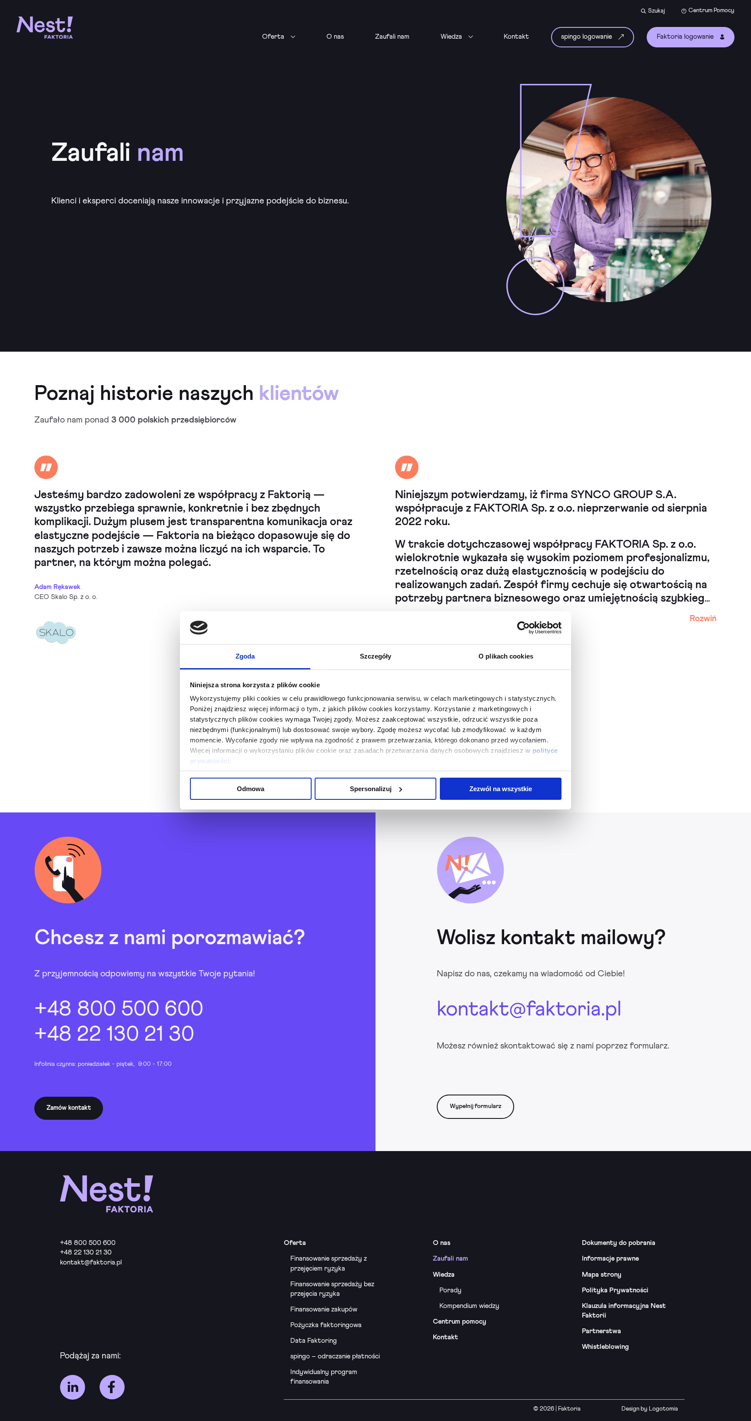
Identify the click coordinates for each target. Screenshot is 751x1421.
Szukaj (656, 11)
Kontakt (516, 36)
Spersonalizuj (371, 788)
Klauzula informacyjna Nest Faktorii (624, 1311)
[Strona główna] (62, 28)
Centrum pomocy (459, 1321)
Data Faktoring (313, 1341)
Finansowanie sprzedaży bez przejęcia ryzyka (332, 1289)
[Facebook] (112, 1387)
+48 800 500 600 (118, 1009)
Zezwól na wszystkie (500, 788)
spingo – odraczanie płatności (335, 1356)
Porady (450, 1290)
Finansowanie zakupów (323, 1309)
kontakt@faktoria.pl (529, 1009)
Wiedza (451, 36)
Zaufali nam (392, 36)
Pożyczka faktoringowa (326, 1325)
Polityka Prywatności (615, 1290)
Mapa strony (601, 1274)
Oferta (273, 36)
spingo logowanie (586, 36)
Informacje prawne (610, 1258)
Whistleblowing (605, 1347)
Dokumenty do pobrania (618, 1243)
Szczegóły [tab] (376, 656)
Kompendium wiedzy (469, 1306)
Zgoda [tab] (245, 656)
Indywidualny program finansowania (323, 1377)
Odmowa (250, 788)
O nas (335, 36)
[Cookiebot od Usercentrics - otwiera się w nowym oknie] (523, 627)
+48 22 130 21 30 (114, 1034)
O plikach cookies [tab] (506, 656)
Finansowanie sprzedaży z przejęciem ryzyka (328, 1263)
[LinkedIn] (72, 1387)
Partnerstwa (601, 1331)
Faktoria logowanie (685, 36)
